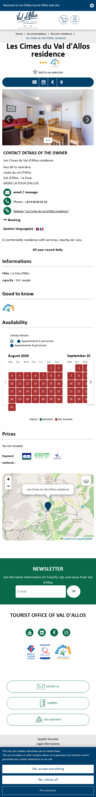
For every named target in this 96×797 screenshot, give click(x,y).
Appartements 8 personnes (30, 345)
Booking (14, 220)
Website (41, 211)
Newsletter (48, 569)
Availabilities (43, 82)
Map (61, 82)
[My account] (74, 19)
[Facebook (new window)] (54, 632)
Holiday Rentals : (20, 335)
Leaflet (67, 538)
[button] (63, 19)
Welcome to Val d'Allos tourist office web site (31, 5)
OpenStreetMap (84, 538)
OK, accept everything (48, 769)
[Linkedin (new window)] (42, 632)
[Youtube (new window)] (29, 632)
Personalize (48, 790)
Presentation (34, 82)
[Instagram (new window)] (66, 632)
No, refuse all (48, 780)
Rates (52, 82)
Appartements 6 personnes (37, 341)
